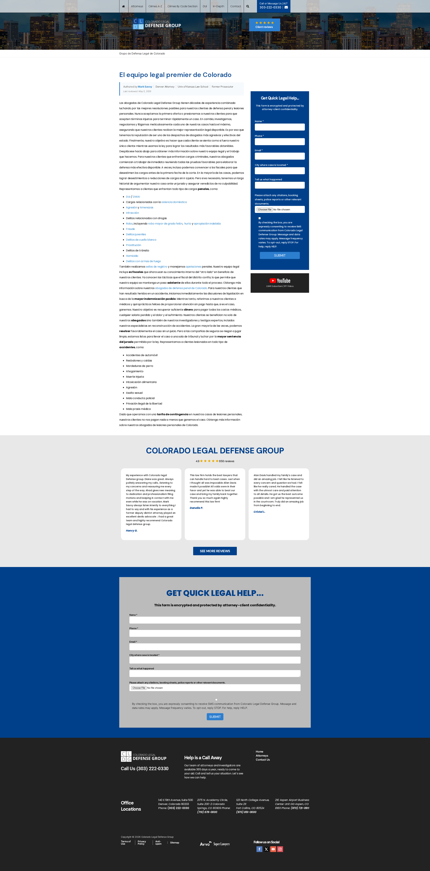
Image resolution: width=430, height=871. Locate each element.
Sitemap (174, 842)
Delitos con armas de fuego (143, 261)
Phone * (259, 136)
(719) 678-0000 (207, 812)
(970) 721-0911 (300, 808)
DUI (128, 197)
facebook (259, 849)
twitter (266, 849)
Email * (259, 150)
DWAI (136, 197)
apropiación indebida (207, 224)
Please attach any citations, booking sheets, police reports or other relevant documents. (278, 199)
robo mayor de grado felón (165, 224)
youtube (273, 849)
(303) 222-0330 (152, 768)
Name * (259, 121)
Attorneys (262, 755)
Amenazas (146, 207)
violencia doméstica (174, 202)
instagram (280, 849)
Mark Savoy (145, 86)
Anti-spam (158, 842)
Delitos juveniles (136, 234)
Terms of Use (126, 842)
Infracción (132, 213)
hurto (187, 224)
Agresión (131, 207)
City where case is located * (271, 165)
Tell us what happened (268, 179)
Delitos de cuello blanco (141, 240)
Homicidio (132, 256)
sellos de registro (156, 267)
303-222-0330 (270, 7)
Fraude (130, 229)
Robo (129, 224)
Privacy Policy (142, 842)
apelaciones (193, 267)
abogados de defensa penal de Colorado (181, 288)
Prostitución (133, 245)
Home (259, 751)
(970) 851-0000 (246, 812)
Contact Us (263, 759)
